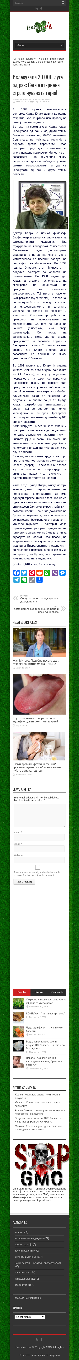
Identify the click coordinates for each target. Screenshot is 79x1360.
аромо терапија (23, 1244)
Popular (21, 992)
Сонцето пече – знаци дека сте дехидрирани (39, 599)
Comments (57, 992)
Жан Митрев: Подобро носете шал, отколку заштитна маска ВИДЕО (36, 662)
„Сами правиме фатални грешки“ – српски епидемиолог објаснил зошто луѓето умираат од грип (37, 767)
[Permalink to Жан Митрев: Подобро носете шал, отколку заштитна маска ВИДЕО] (39, 656)
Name (17, 832)
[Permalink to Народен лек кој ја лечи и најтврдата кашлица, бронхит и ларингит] (18, 1066)
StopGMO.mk (43, 1200)
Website (18, 855)
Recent (39, 992)
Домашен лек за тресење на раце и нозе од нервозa (36, 609)
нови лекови (22, 1272)
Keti (17, 1094)
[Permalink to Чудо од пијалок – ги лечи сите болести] (18, 1036)
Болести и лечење (37, 58)
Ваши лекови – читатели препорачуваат (38, 1263)
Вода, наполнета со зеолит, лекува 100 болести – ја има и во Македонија (45, 1045)
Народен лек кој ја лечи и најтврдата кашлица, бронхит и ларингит (44, 1061)
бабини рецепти (24, 1250)
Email (17, 843)
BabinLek (27, 99)
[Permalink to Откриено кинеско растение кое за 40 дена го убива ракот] (18, 1008)
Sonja (18, 1118)
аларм (18, 1232)
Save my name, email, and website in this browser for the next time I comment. (37, 874)
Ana (17, 1110)
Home (20, 58)
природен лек (22, 1278)
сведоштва (21, 1284)
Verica (18, 1102)
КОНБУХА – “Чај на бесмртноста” (45, 1013)
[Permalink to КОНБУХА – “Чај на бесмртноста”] (18, 1022)
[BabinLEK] (39, 30)
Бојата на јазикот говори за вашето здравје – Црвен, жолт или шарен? (35, 719)
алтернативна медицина (29, 1238)
